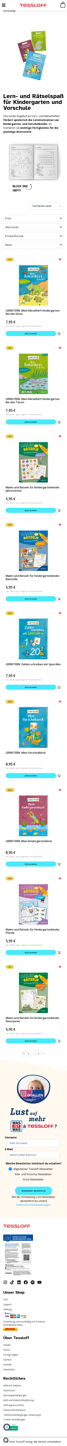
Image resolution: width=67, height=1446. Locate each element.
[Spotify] (33, 1282)
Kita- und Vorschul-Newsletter (33, 1174)
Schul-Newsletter (33, 1179)
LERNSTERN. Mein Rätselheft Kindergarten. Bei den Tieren (33, 400)
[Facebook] (26, 1282)
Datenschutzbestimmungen (33, 1205)
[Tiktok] (12, 1282)
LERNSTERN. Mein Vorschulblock (26, 752)
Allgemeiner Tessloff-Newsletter (33, 1169)
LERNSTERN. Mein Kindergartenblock (29, 841)
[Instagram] (5, 1282)
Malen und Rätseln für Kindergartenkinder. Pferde (33, 931)
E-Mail (9, 1149)
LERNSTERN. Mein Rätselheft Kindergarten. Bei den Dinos (33, 312)
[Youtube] (39, 1282)
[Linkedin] (19, 1282)
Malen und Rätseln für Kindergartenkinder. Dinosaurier (33, 1019)
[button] (59, 333)
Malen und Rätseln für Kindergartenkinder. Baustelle (33, 577)
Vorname (11, 1137)
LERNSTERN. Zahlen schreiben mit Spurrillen (33, 664)
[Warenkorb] (62, 5)
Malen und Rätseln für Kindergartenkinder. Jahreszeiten (33, 489)
